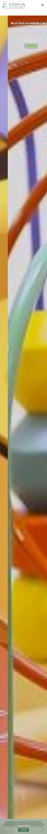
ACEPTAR (23, 830)
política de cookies (23, 826)
